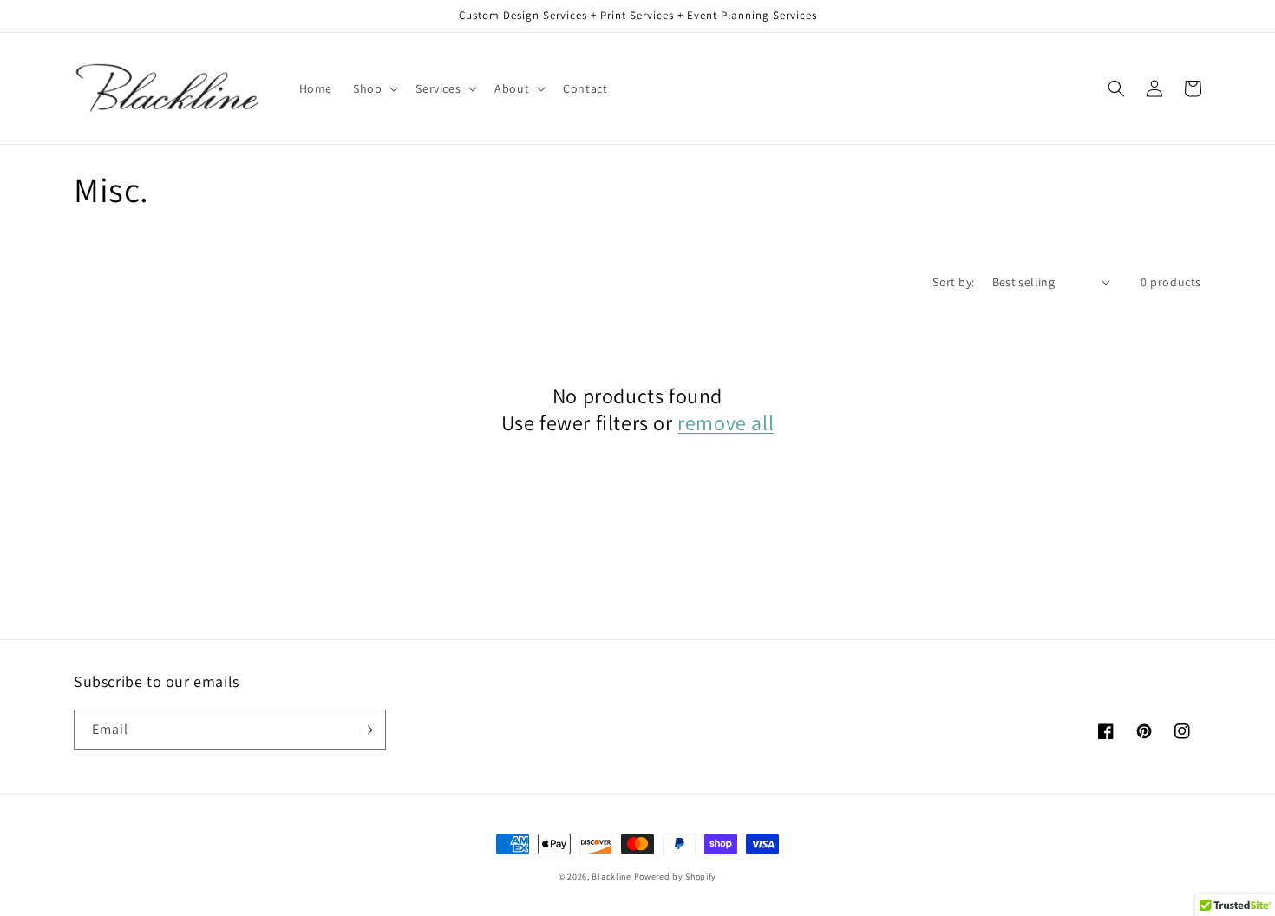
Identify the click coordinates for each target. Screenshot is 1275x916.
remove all (725, 422)
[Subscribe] (366, 730)
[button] (374, 88)
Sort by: (953, 282)
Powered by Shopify (675, 876)
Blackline (611, 876)
